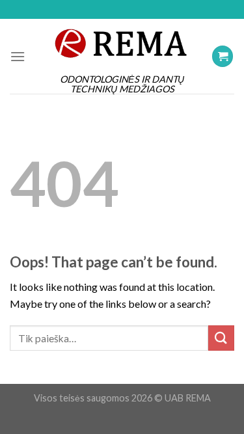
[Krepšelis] (222, 56)
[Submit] (221, 338)
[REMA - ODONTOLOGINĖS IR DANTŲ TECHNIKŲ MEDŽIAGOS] (122, 43)
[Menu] (17, 56)
